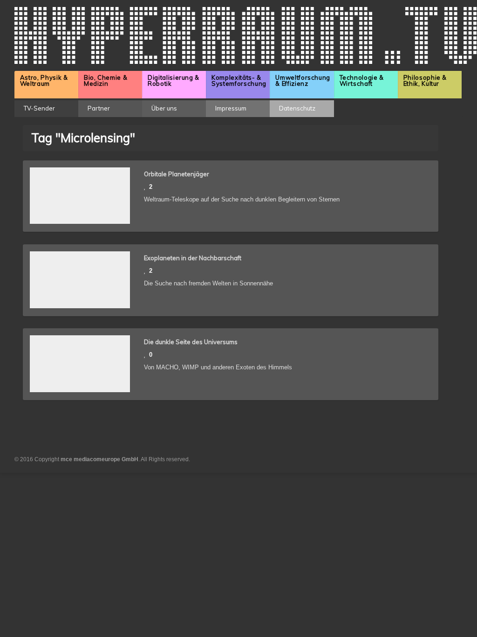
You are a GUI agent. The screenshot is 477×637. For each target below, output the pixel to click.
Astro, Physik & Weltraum (44, 80)
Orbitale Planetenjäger (176, 174)
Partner (99, 108)
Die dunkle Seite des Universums (191, 342)
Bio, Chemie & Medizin (105, 80)
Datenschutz (297, 108)
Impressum (230, 108)
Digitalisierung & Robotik (173, 80)
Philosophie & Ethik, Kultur (425, 80)
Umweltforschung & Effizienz (302, 80)
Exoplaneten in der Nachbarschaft (192, 258)
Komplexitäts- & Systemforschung (238, 80)
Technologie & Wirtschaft (362, 80)
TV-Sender (39, 108)
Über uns (164, 108)
